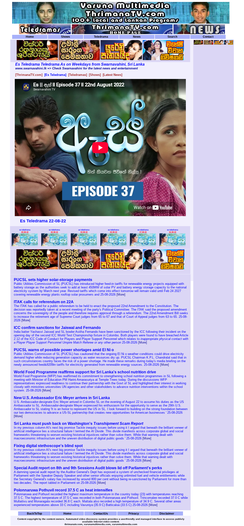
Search (172, 36)
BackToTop (34, 513)
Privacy (133, 513)
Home (30, 36)
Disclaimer (166, 513)
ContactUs (100, 513)
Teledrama (101, 36)
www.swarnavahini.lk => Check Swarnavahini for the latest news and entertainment (76, 68)
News (137, 36)
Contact (208, 36)
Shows (65, 36)
